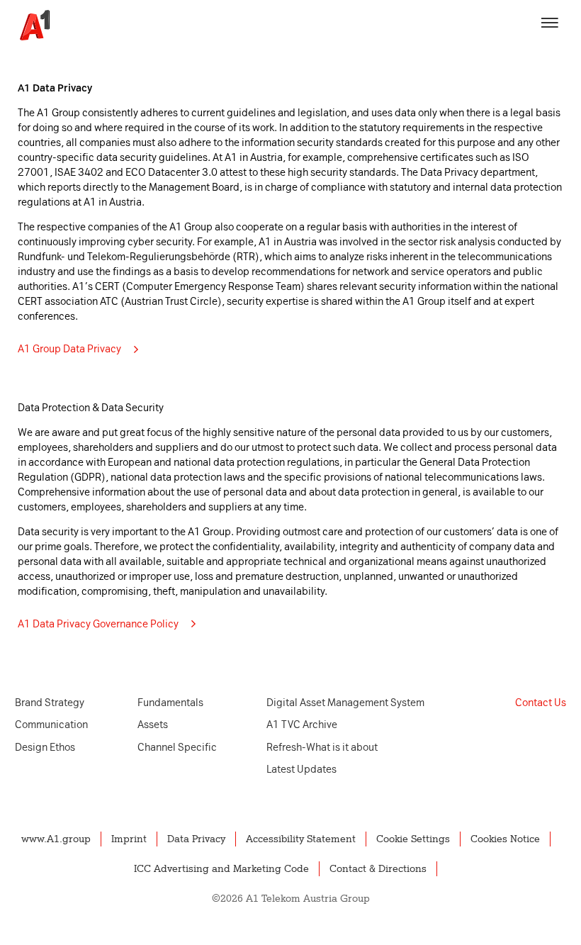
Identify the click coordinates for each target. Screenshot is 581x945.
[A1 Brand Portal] (30, 25)
